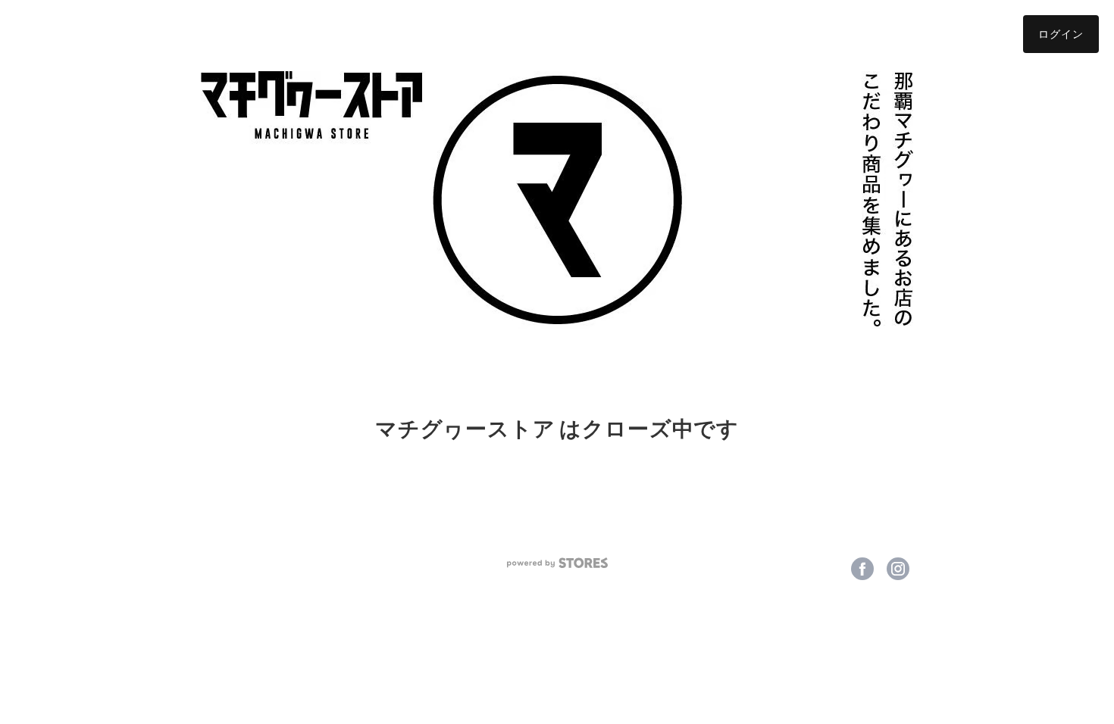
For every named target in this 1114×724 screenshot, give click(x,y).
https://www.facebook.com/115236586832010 (862, 568)
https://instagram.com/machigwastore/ (898, 568)
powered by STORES (557, 563)
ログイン (1061, 33)
